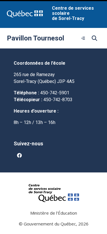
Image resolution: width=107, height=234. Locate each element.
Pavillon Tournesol (35, 38)
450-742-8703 (57, 99)
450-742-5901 (54, 92)
